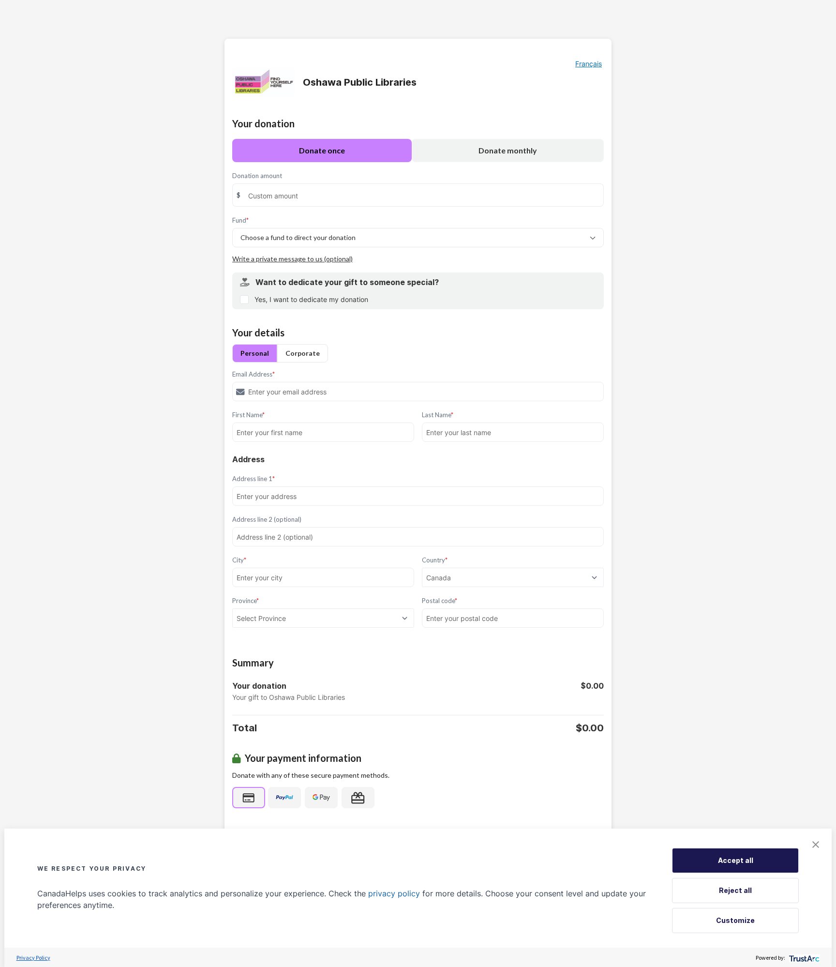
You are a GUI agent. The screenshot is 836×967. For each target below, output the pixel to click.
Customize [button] (735, 920)
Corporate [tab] (302, 353)
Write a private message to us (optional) (292, 259)
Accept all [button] (735, 860)
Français (588, 64)
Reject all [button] (735, 890)
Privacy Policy (33, 957)
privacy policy (394, 893)
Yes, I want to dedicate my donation (311, 299)
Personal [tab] (254, 353)
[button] (815, 844)
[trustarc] (803, 958)
